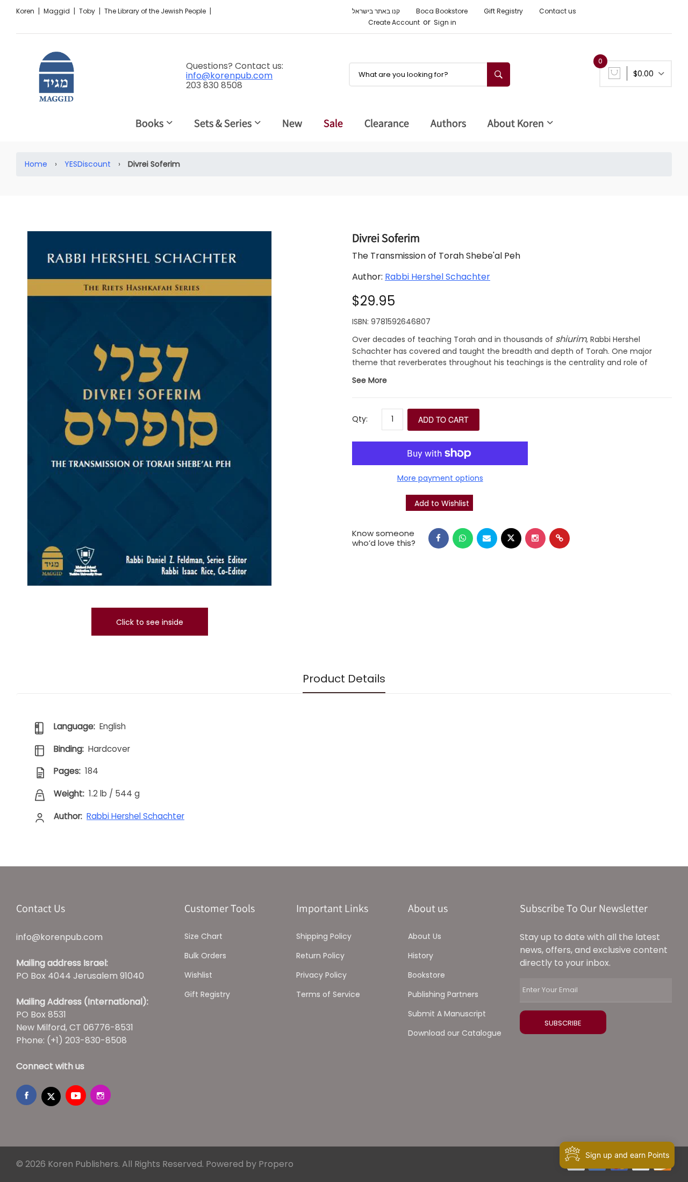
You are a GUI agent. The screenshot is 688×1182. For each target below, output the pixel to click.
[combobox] (429, 74)
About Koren (516, 123)
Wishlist (198, 975)
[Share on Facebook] (438, 538)
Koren (26, 11)
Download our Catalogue (454, 1033)
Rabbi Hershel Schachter (437, 276)
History (420, 955)
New (292, 123)
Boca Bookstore (442, 11)
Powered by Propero (249, 1164)
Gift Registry (503, 11)
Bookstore (426, 975)
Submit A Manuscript (447, 1013)
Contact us (557, 11)
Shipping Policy (324, 936)
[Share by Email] (487, 538)
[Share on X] (511, 538)
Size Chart (203, 936)
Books (149, 123)
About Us (424, 936)
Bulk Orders (205, 955)
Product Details (344, 678)
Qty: (360, 419)
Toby (88, 11)
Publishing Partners (443, 994)
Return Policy (320, 955)
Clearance (386, 123)
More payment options (440, 478)
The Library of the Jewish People (155, 11)
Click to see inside (149, 622)
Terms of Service (328, 994)
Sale (333, 123)
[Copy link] (559, 538)
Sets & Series (223, 123)
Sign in (445, 22)
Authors (448, 123)
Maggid (57, 11)
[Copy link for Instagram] (535, 538)
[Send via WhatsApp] (463, 538)
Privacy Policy (321, 975)
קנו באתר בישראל (376, 11)
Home (36, 164)
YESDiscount (87, 164)
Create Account (394, 22)
